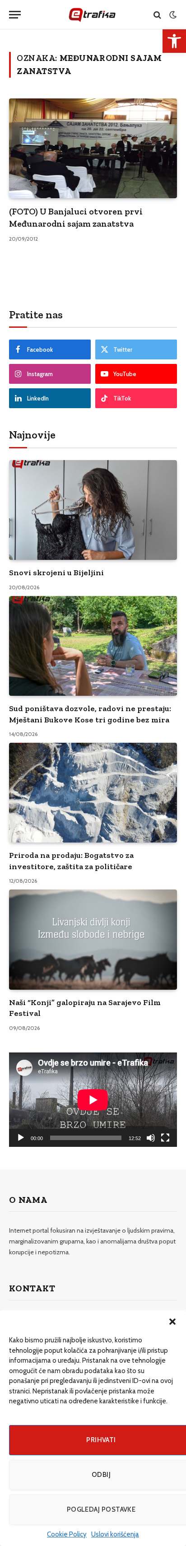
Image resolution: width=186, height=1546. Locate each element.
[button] (172, 1321)
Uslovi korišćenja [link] (115, 1534)
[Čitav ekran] (165, 1137)
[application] (93, 1099)
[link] (174, 41)
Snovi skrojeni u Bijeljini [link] (56, 572)
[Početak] (20, 1137)
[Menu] (15, 15)
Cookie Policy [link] (67, 1534)
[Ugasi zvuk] (150, 1137)
